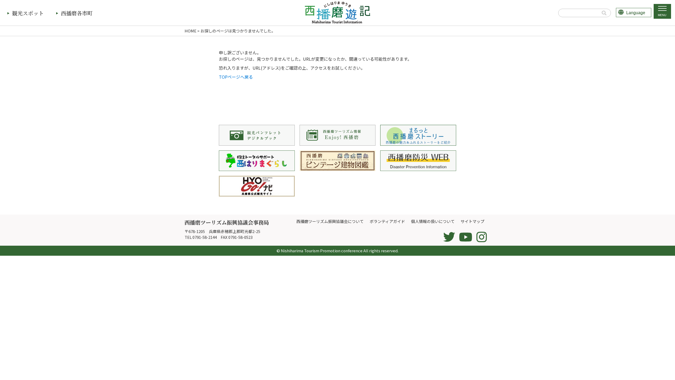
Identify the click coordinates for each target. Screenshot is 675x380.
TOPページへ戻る (236, 77)
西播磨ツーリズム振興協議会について (330, 221)
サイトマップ (472, 221)
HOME (190, 31)
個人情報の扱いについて (433, 221)
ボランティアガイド (387, 221)
